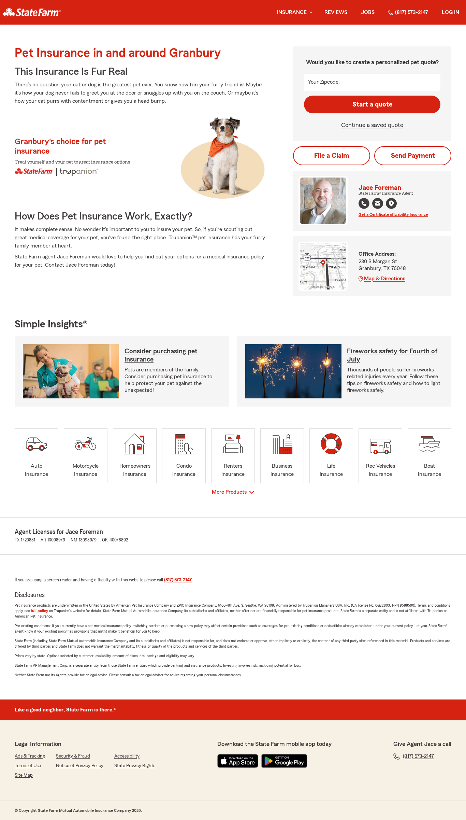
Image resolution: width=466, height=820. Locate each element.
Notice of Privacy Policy (79, 765)
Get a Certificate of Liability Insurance (393, 214)
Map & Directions (384, 278)
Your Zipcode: (324, 82)
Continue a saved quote (372, 125)
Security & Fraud (73, 756)
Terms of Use (28, 765)
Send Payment (413, 155)
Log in (450, 12)
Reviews (335, 12)
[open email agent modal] (377, 204)
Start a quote (372, 104)
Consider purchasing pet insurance (161, 355)
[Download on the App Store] (237, 761)
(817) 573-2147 (411, 12)
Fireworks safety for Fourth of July (392, 355)
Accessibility (127, 756)
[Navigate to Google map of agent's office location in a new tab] (391, 203)
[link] (32, 12)
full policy (39, 611)
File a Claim (331, 155)
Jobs (368, 12)
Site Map (24, 775)
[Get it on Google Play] (284, 761)
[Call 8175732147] (364, 203)
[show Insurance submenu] (309, 12)
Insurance (292, 12)
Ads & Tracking (30, 756)
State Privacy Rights (134, 765)
